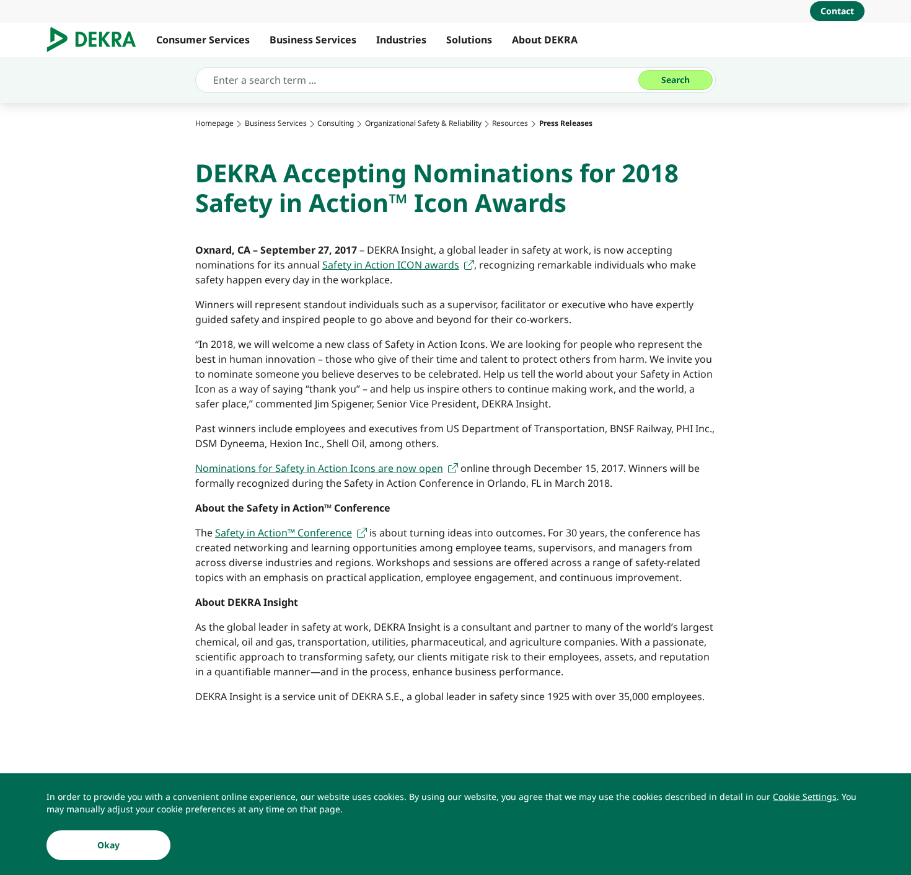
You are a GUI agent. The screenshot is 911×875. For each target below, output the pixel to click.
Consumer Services (203, 40)
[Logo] (96, 39)
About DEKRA (545, 40)
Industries (401, 40)
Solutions (469, 40)
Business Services (313, 40)
